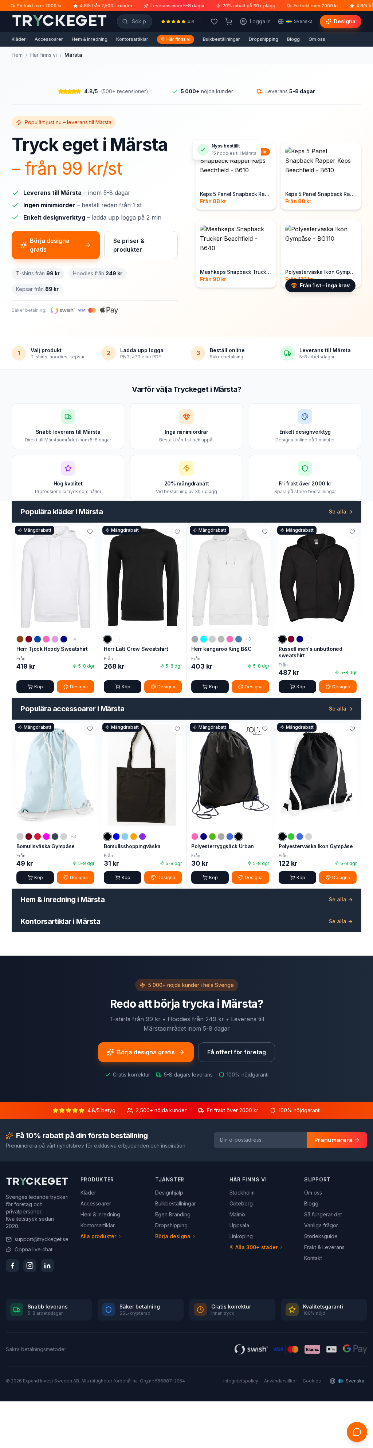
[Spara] (90, 532)
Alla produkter (98, 1236)
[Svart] (107, 639)
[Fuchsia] (46, 836)
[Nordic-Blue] (238, 639)
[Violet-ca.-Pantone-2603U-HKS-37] (142, 836)
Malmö (237, 1214)
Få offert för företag (236, 1052)
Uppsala (239, 1225)
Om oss (317, 39)
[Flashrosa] (195, 836)
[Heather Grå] (221, 639)
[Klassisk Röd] (37, 836)
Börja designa (173, 1236)
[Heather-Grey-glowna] (195, 639)
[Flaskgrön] (212, 639)
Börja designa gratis (50, 245)
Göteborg (241, 1203)
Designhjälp (169, 1192)
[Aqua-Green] (203, 639)
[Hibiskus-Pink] (46, 639)
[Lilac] (55, 639)
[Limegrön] (291, 836)
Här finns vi (178, 39)
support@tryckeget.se (41, 1239)
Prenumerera (333, 1140)
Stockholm (242, 1192)
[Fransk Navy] (299, 639)
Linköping (241, 1236)
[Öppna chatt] (357, 1432)
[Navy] (63, 639)
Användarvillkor (280, 1381)
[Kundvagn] (228, 21)
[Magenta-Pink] (229, 639)
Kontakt (313, 1258)
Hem (17, 55)
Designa (345, 21)
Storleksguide (321, 1236)
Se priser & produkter (129, 245)
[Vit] (116, 639)
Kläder (19, 39)
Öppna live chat (33, 1249)
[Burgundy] (28, 639)
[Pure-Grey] (221, 836)
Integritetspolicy (240, 1381)
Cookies (312, 1381)
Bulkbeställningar (221, 39)
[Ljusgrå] (63, 836)
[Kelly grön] (212, 836)
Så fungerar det (323, 1214)
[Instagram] (29, 1265)
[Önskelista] (214, 21)
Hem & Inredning (89, 39)
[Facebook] (12, 1265)
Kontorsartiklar (132, 39)
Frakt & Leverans (324, 1247)
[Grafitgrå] (55, 836)
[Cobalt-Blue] (37, 639)
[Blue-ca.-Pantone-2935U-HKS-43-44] (116, 836)
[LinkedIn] (47, 1265)
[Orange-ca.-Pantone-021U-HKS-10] (133, 836)
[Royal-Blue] (229, 836)
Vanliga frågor (321, 1225)
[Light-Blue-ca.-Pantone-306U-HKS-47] (125, 836)
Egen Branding (173, 1214)
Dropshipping (263, 39)
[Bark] (20, 639)
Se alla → (341, 511)
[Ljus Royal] (299, 836)
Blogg (293, 39)
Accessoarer (49, 39)
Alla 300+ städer (256, 1247)
